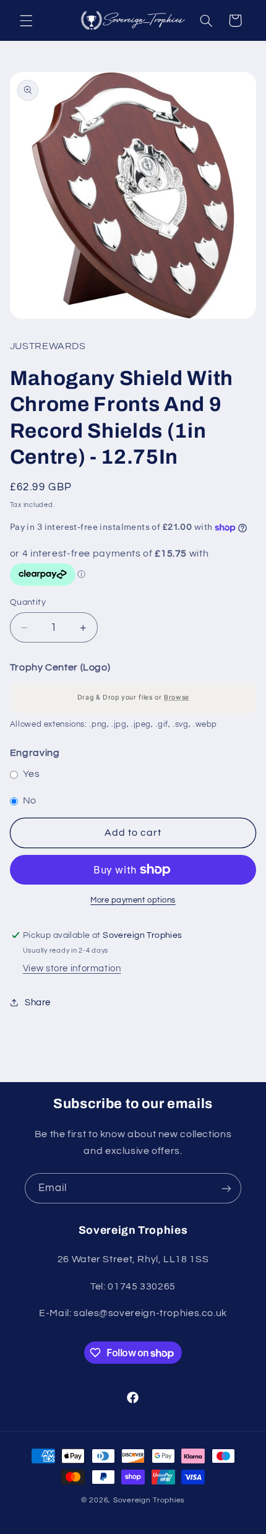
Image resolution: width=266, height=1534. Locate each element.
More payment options (133, 900)
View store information (72, 968)
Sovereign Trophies (149, 1500)
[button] (26, 20)
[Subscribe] (226, 1188)
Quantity (28, 602)
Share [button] (38, 1002)
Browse (176, 697)
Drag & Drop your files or (133, 697)
